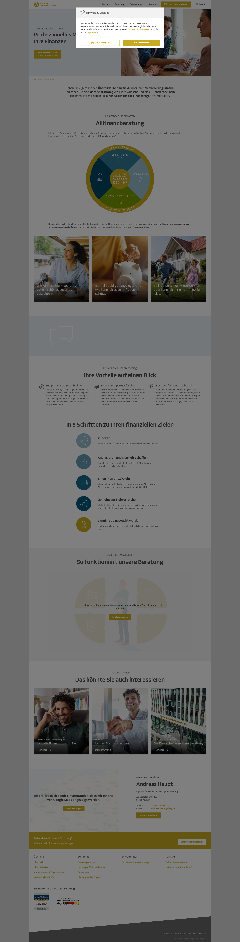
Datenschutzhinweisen (139, 29)
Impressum (92, 32)
